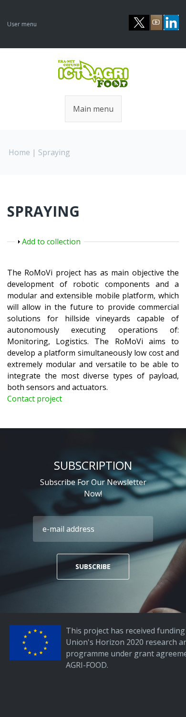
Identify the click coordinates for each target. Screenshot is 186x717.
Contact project (34, 398)
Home (19, 152)
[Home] (93, 64)
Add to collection (51, 241)
